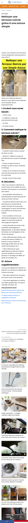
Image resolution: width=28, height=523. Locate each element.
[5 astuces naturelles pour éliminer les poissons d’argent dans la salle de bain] (14, 355)
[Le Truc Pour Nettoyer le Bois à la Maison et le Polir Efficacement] (14, 492)
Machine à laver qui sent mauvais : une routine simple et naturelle (13, 481)
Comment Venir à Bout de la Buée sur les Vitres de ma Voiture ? (12, 459)
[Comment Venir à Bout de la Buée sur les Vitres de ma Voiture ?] (14, 448)
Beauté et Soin (13, 6)
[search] (27, 2)
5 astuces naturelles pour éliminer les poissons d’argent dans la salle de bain (13, 367)
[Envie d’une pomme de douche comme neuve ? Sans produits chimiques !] (14, 379)
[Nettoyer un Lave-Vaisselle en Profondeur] (14, 515)
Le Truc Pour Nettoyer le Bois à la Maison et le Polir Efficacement (12, 503)
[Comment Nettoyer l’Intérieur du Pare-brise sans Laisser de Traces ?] (14, 426)
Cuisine (23, 6)
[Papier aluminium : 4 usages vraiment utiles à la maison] (14, 404)
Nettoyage (9, 10)
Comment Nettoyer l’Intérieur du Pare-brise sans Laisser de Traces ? (13, 436)
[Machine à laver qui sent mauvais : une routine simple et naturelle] (14, 470)
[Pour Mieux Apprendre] (15, 2)
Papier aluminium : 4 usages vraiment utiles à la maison (10, 414)
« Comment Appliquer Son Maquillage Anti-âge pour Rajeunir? (12, 340)
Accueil (4, 6)
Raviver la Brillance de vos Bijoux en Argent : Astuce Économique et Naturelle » (14, 332)
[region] (14, 39)
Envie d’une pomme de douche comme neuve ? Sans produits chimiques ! (11, 391)
